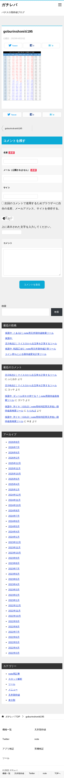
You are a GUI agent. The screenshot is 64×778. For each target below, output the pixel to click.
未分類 (11, 700)
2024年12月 (14, 494)
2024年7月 (14, 516)
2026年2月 (14, 457)
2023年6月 (14, 574)
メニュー (13, 689)
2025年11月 (14, 468)
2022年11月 (14, 610)
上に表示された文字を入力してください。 (27, 226)
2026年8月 (14, 442)
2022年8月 (14, 626)
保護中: (9, 338)
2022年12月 (14, 605)
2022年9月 (14, 621)
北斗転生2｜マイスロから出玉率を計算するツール (31, 343)
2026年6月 (14, 452)
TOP (12, 716)
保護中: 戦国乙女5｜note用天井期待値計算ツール (30, 348)
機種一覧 (7, 729)
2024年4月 (14, 531)
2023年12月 (14, 542)
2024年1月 (14, 537)
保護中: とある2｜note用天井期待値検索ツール (29, 333)
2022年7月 (14, 631)
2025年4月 (14, 484)
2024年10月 (14, 505)
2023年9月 (14, 558)
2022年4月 (14, 647)
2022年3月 (14, 653)
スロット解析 (15, 679)
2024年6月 (14, 521)
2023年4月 (14, 584)
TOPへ (58, 773)
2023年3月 (14, 589)
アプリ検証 (8, 748)
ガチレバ (9, 5)
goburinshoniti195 (13, 128)
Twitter (5, 739)
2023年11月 (14, 547)
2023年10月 (14, 552)
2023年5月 (14, 579)
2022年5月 (14, 642)
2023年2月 (14, 595)
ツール (11, 684)
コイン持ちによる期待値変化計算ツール (25, 354)
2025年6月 (14, 479)
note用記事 (14, 673)
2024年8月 (14, 510)
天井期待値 (14, 695)
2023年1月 (14, 600)
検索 (4, 306)
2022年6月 (14, 637)
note (36, 739)
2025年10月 (14, 473)
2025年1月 (14, 489)
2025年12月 (14, 463)
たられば (31, 410)
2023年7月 (14, 568)
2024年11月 (14, 500)
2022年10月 (14, 616)
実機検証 (39, 748)
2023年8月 (14, 563)
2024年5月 (14, 526)
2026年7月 (14, 447)
